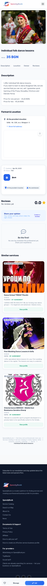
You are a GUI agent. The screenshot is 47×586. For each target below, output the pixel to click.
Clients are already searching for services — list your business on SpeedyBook (21, 564)
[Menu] (42, 4)
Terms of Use (7, 528)
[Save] (5, 583)
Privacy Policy (7, 532)
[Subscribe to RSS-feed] (29, 577)
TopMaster (6, 556)
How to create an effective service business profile (21, 543)
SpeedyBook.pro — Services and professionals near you (22, 438)
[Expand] (40, 133)
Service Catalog (8, 504)
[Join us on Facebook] (23, 577)
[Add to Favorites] (41, 264)
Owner (26, 66)
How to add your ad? (10, 539)
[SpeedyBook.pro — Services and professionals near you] (13, 4)
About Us (6, 511)
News (5, 519)
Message (16, 583)
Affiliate (5, 536)
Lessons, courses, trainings (18, 441)
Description (5, 66)
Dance (33, 441)
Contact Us (7, 515)
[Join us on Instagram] (18, 577)
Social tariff (7, 560)
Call (35, 583)
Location (16, 66)
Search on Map (8, 508)
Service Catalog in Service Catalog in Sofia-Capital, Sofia (22, 440)
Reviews (36, 66)
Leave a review (37, 215)
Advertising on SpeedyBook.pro (14, 552)
